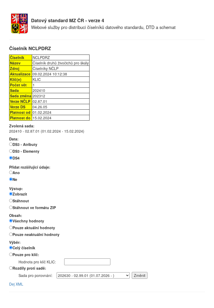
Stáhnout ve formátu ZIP (34, 207)
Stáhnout (21, 200)
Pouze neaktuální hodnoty (36, 234)
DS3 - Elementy (26, 151)
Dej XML (16, 284)
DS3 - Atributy (25, 144)
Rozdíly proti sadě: (29, 268)
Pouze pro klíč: (26, 254)
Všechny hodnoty (28, 220)
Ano (16, 172)
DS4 (16, 158)
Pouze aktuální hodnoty (34, 227)
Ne (15, 179)
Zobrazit (20, 194)
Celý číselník (24, 247)
